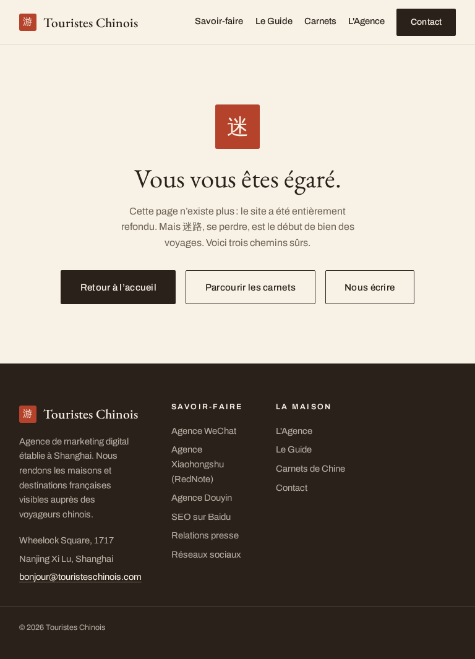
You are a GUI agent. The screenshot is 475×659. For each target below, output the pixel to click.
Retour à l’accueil (118, 287)
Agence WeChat (203, 431)
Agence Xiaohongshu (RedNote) (197, 463)
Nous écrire (369, 287)
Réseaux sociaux (206, 554)
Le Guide (274, 21)
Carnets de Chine (310, 469)
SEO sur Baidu (201, 517)
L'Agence (366, 21)
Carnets (320, 21)
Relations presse (205, 535)
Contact (426, 22)
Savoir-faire (219, 21)
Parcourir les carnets (250, 287)
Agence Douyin (201, 498)
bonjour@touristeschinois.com (80, 577)
